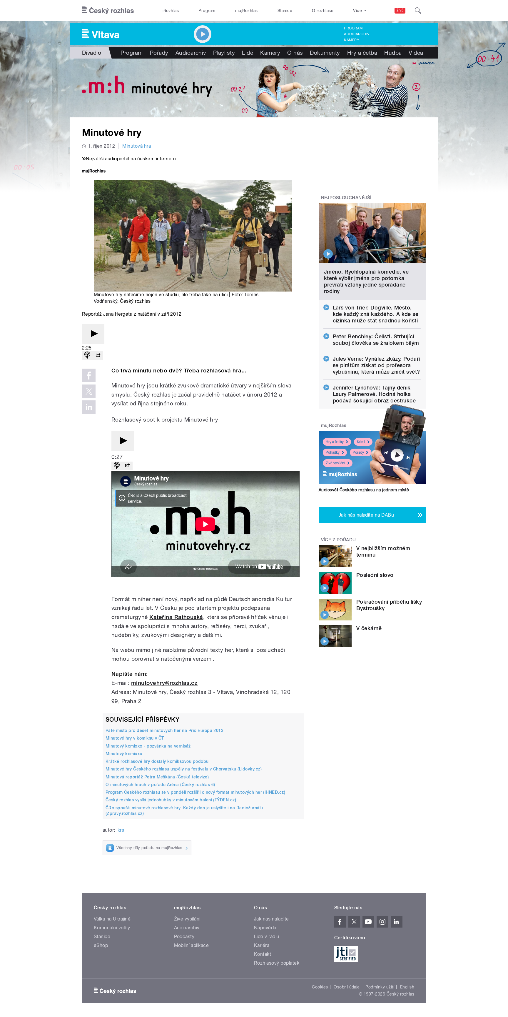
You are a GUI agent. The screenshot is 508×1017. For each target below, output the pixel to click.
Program (206, 10)
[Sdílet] (98, 355)
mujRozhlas (246, 10)
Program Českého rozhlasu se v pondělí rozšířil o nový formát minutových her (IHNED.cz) (195, 792)
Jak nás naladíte (271, 919)
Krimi (361, 442)
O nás (295, 52)
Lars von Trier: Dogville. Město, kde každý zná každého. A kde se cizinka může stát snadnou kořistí (376, 314)
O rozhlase (322, 10)
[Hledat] (418, 10)
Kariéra (261, 945)
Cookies (320, 987)
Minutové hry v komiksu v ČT (135, 738)
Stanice (285, 10)
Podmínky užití (379, 987)
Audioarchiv (356, 34)
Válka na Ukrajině (112, 919)
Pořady (159, 52)
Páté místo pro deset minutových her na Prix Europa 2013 (164, 730)
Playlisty (224, 52)
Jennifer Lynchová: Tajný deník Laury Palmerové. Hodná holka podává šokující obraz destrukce (374, 394)
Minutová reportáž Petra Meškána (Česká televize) (157, 777)
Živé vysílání (335, 463)
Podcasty (184, 936)
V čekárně (369, 628)
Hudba (393, 52)
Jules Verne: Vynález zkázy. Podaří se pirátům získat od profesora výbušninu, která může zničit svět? (376, 365)
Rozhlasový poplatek (276, 963)
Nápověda (265, 928)
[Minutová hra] (254, 88)
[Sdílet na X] (89, 391)
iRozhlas (171, 10)
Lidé (247, 52)
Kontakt (262, 954)
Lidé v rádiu (266, 936)
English (407, 987)
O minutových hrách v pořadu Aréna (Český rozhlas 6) (160, 784)
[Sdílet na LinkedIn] (89, 407)
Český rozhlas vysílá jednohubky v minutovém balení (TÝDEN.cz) (171, 800)
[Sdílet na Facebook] (89, 375)
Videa (416, 52)
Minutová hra (136, 146)
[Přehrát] (93, 334)
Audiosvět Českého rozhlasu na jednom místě (364, 489)
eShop (101, 945)
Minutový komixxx (124, 753)
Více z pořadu (338, 539)
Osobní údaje (347, 987)
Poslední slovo (375, 575)
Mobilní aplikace (191, 945)
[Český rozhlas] (108, 10)
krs (121, 830)
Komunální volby (112, 928)
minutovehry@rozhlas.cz (164, 683)
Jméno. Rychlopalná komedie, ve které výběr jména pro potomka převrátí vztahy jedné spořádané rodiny (366, 281)
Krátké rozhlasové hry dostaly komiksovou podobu (157, 761)
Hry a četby (335, 442)
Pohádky (333, 452)
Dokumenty (325, 52)
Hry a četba (362, 52)
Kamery (351, 40)
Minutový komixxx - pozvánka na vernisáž (148, 746)
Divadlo (91, 52)
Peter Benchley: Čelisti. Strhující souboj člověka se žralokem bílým (376, 339)
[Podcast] (87, 355)
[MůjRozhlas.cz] (94, 171)
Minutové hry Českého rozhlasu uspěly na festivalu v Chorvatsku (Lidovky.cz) (184, 769)
